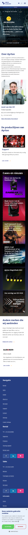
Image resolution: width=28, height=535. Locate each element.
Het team (5, 404)
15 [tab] (11, 371)
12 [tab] (21, 369)
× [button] (26, 509)
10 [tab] (18, 369)
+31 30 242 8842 (9, 432)
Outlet (4, 394)
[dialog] (14, 521)
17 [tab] (15, 371)
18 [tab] (16, 371)
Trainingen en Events (8, 476)
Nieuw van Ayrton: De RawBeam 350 (13, 179)
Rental (4, 385)
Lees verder (5, 160)
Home (4, 7)
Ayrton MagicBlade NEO (13, 270)
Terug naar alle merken (11, 11)
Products (5, 441)
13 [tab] (22, 369)
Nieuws (5, 480)
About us (5, 399)
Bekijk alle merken (7, 342)
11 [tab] (19, 369)
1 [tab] (11, 166)
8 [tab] (15, 369)
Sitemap (5, 417)
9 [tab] (16, 369)
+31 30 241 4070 (7, 115)
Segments (5, 436)
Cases (4, 501)
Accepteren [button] (8, 526)
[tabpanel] (14, 148)
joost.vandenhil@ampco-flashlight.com (13, 113)
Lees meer (15, 521)
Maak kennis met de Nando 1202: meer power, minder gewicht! (14, 203)
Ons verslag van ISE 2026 (14, 293)
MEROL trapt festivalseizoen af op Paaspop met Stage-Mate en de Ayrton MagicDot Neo (14, 251)
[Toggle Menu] (25, 3)
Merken (11, 7)
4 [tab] (16, 166)
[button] (14, 531)
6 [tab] (11, 369)
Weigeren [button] (20, 526)
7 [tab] (13, 369)
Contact (5, 413)
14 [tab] (24, 369)
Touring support (7, 445)
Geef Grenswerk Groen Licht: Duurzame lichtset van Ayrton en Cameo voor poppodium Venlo (13, 227)
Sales (8, 7)
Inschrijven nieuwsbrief (13, 43)
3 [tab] (15, 166)
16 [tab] (13, 371)
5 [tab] (10, 369)
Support (5, 408)
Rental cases (6, 450)
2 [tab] (13, 166)
